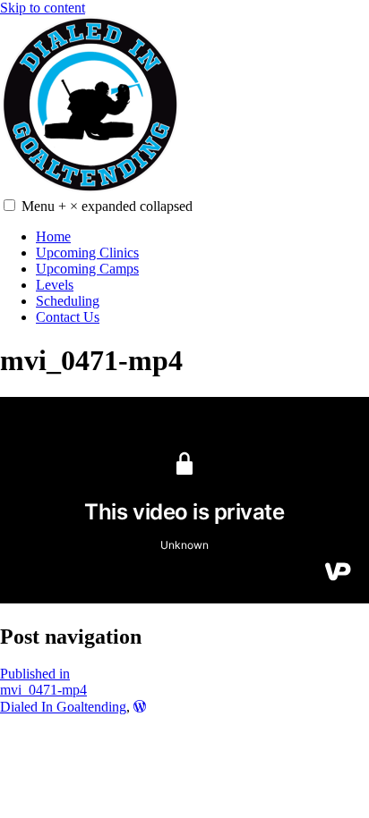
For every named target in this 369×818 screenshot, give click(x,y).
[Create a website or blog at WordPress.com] (139, 706)
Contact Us (67, 317)
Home (53, 236)
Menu (107, 206)
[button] (9, 205)
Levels (54, 284)
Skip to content (42, 7)
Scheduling (67, 300)
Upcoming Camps (87, 268)
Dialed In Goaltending (63, 706)
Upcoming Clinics (87, 252)
